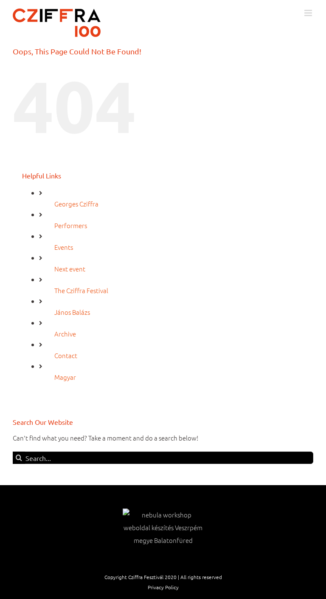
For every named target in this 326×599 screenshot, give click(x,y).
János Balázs (72, 312)
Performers (70, 225)
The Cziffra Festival (81, 290)
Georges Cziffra (76, 203)
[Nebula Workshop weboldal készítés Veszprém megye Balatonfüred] (163, 528)
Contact (65, 355)
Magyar (65, 377)
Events (63, 247)
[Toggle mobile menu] (308, 12)
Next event (69, 268)
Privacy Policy (163, 587)
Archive (65, 333)
